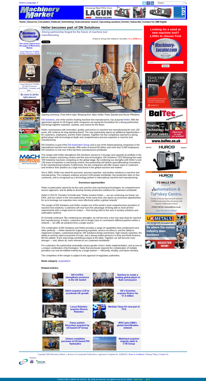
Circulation (44, 22)
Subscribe (135, 22)
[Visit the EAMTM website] (32, 364)
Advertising (67, 22)
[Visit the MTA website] (24, 364)
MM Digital (161, 22)
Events (125, 22)
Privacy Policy (152, 354)
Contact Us (148, 22)
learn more (138, 379)
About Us (32, 22)
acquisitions (64, 261)
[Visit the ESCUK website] (41, 364)
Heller (127, 120)
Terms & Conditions (136, 354)
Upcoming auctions (109, 22)
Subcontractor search (86, 22)
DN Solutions (48, 120)
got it (148, 379)
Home (22, 22)
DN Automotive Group (79, 145)
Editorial (55, 22)
